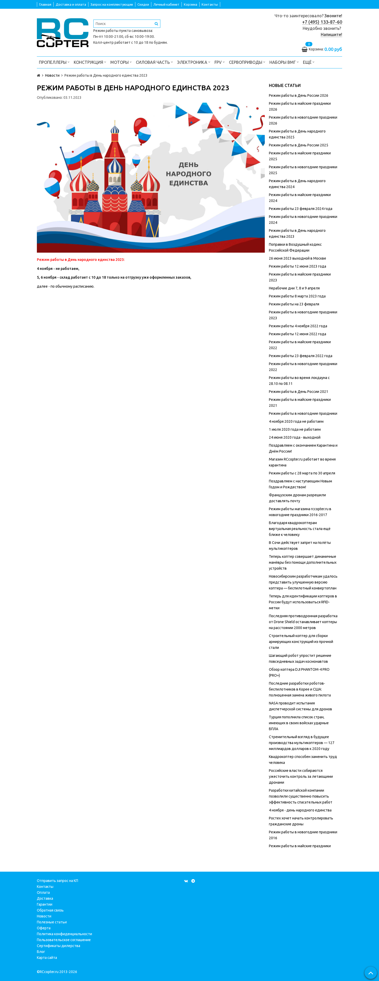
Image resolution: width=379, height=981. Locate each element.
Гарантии (44, 904)
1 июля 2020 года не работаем (295, 429)
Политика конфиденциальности (64, 934)
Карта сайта (47, 958)
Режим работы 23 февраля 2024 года (300, 209)
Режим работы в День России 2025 (298, 145)
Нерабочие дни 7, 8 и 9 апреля (294, 288)
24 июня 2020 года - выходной (294, 437)
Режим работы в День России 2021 (298, 392)
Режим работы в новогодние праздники (303, 413)
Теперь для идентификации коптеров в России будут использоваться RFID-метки (303, 602)
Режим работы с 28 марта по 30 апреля (302, 473)
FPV (219, 62)
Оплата (43, 892)
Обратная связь (50, 910)
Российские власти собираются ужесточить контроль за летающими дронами (301, 776)
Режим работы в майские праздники (300, 846)
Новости (44, 916)
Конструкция (89, 62)
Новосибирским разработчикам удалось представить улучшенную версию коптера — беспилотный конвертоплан (303, 582)
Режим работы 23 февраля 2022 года (300, 356)
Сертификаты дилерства (58, 946)
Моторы (120, 62)
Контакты (210, 4)
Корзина (190, 4)
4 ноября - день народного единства (300, 810)
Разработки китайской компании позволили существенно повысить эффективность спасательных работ (300, 796)
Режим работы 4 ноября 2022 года (298, 326)
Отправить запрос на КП (57, 881)
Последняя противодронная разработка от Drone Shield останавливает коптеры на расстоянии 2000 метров (303, 622)
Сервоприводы (246, 62)
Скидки (143, 4)
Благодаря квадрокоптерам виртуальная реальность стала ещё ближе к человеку (300, 529)
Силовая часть (153, 62)
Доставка (45, 898)
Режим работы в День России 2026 (298, 95)
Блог (41, 952)
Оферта (44, 928)
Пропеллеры (53, 62)
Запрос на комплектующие (111, 4)
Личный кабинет (166, 4)
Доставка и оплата (71, 4)
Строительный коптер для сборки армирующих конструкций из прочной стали (301, 642)
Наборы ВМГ (283, 62)
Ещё (307, 62)
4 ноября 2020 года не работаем (296, 421)
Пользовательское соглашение (64, 940)
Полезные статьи (52, 922)
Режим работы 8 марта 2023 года (297, 296)
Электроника (192, 62)
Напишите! (331, 34)
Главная (45, 4)
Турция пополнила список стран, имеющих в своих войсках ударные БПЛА (299, 723)
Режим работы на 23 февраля (294, 304)
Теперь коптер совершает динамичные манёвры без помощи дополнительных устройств (302, 562)
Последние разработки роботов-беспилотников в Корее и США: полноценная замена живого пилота (300, 689)
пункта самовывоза (135, 31)
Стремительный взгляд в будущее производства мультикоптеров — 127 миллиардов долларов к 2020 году (301, 743)
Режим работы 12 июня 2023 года (297, 266)
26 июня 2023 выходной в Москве (297, 258)
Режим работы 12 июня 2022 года (297, 334)
